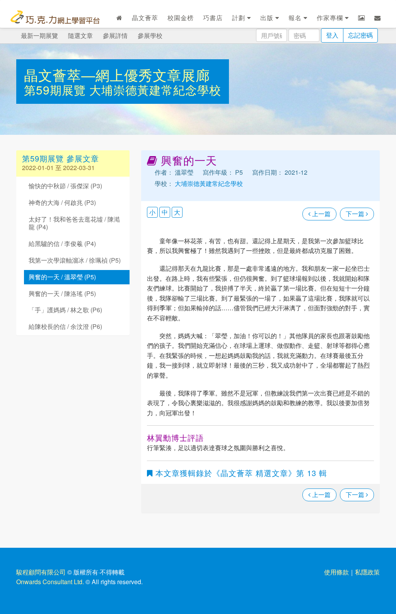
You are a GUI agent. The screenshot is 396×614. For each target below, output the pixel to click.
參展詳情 (115, 35)
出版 (267, 17)
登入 (332, 35)
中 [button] (165, 212)
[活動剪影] (361, 18)
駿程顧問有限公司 (41, 572)
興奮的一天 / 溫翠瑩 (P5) (62, 276)
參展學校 (150, 35)
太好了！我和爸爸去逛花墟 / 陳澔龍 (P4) (74, 223)
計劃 (239, 17)
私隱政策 (367, 572)
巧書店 (213, 17)
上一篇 (321, 213)
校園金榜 (180, 17)
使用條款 (336, 572)
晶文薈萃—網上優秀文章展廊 (117, 74)
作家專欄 (331, 17)
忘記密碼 (360, 35)
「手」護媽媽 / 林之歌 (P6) (65, 309)
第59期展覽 (56, 89)
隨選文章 (80, 35)
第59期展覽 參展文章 (60, 158)
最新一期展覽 (39, 35)
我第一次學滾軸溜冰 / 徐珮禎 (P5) (75, 260)
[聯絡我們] (378, 18)
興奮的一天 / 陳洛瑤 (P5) (62, 293)
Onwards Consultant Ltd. (50, 581)
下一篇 (356, 213)
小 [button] (152, 212)
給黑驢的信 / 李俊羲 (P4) (62, 243)
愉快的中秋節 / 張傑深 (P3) (65, 185)
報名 (296, 17)
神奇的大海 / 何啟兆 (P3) (62, 202)
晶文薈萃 (145, 17)
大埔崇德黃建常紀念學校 (155, 89)
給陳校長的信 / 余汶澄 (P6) (65, 326)
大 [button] (177, 212)
